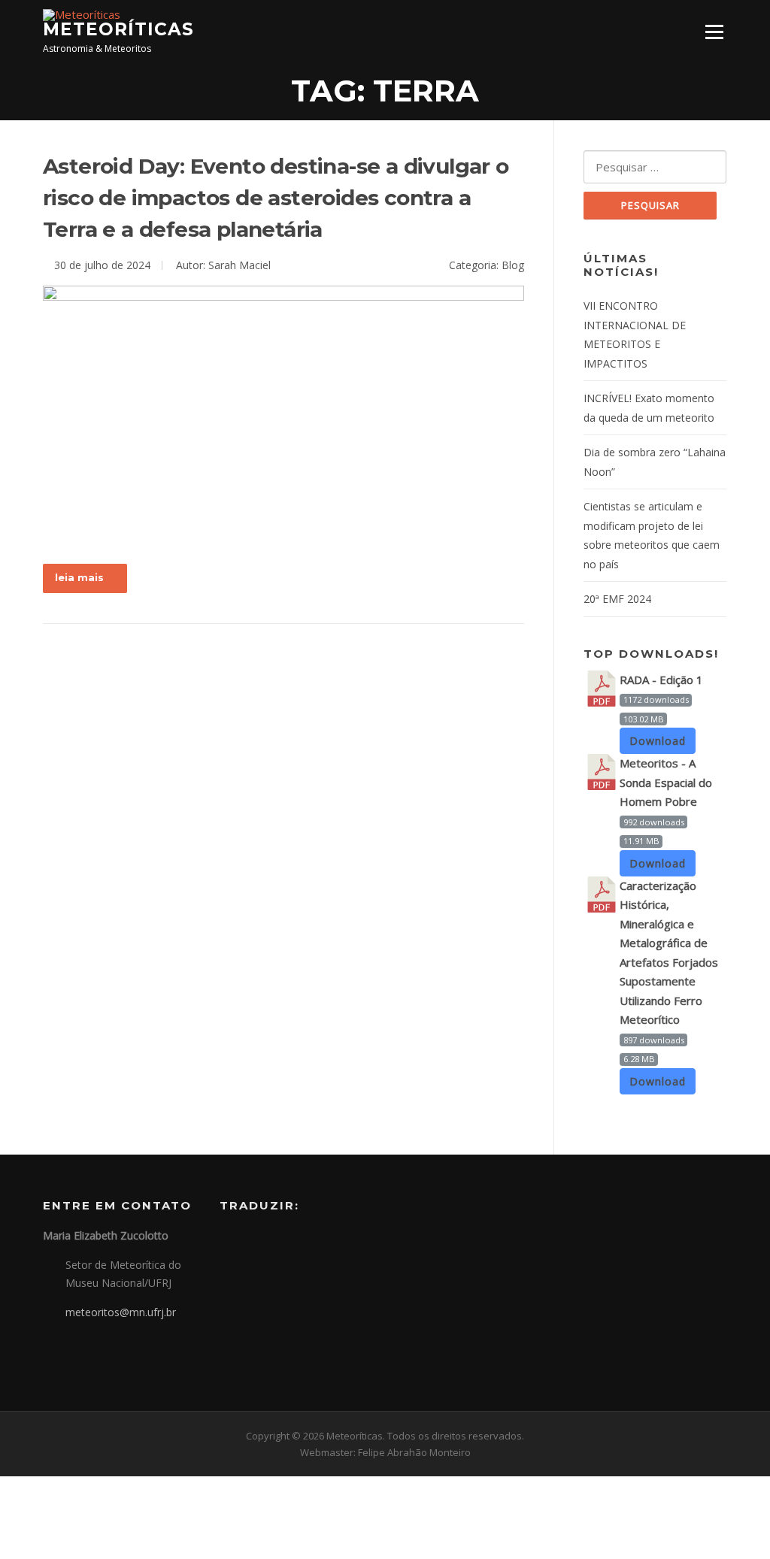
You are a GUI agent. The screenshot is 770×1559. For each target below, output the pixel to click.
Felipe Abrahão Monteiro (414, 1452)
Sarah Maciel (239, 265)
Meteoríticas (118, 29)
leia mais (79, 577)
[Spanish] (268, 1240)
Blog (513, 265)
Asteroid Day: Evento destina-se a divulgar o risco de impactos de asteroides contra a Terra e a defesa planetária (276, 197)
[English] (248, 1240)
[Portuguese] (229, 1240)
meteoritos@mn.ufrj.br (120, 1312)
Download (657, 741)
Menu (714, 31)
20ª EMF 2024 (617, 599)
